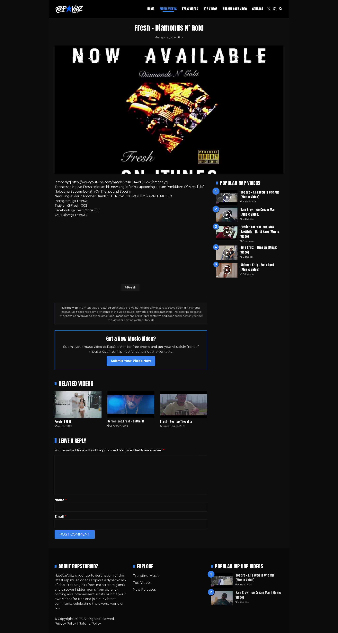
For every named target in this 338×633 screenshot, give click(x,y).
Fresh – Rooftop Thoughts (176, 422)
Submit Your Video (235, 8)
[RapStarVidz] (69, 9)
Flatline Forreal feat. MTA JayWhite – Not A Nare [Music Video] (259, 232)
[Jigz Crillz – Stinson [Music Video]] (226, 253)
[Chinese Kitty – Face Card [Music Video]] (226, 270)
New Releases (144, 589)
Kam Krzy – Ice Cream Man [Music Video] (257, 212)
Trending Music (146, 576)
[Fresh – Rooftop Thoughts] (183, 404)
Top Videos (142, 583)
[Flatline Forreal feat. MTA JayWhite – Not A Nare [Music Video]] (226, 232)
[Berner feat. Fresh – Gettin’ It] (130, 404)
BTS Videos (210, 8)
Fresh (131, 287)
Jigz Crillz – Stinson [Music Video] (258, 249)
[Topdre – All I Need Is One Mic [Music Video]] (226, 197)
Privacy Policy (65, 623)
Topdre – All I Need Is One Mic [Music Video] (260, 194)
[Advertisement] (131, 249)
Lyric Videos (190, 8)
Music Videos (168, 8)
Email (60, 516)
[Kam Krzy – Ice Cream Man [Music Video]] (226, 215)
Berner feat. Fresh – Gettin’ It (125, 421)
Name (61, 500)
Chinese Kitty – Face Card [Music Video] (257, 267)
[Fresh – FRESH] (78, 404)
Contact (257, 8)
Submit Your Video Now (131, 361)
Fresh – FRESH (63, 422)
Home (150, 8)
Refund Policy (90, 623)
